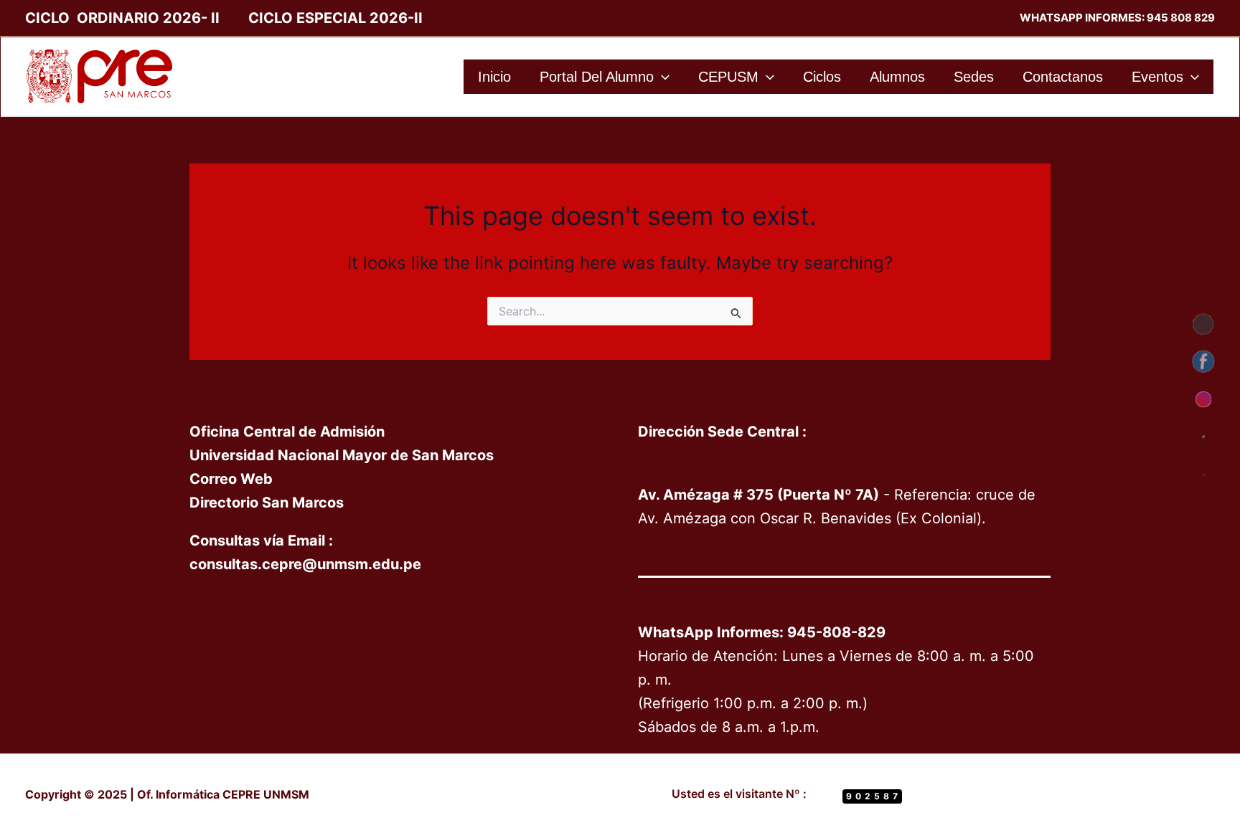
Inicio (494, 77)
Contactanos (1063, 77)
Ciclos (822, 77)
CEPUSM (728, 77)
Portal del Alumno (597, 77)
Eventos (1157, 77)
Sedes (974, 77)
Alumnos (897, 77)
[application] (662, 77)
